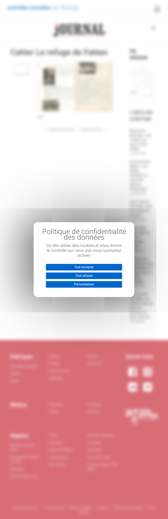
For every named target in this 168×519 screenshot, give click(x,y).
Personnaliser (84, 284)
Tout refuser (84, 276)
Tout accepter (84, 267)
